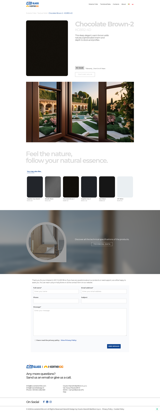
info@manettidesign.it (35, 388)
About (124, 4)
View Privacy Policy (68, 340)
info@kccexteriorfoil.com (36, 386)
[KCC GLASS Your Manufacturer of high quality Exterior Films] (32, 4)
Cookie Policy (119, 409)
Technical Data (105, 4)
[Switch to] (129, 4)
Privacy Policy (107, 409)
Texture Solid (42, 13)
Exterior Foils (93, 4)
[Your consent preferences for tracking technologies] (157, 409)
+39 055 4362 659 (38, 390)
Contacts (116, 4)
